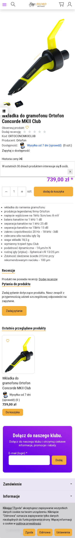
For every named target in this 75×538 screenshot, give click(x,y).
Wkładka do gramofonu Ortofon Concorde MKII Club (16, 383)
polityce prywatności (28, 523)
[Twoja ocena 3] (34, 132)
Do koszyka (13, 412)
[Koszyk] (61, 4)
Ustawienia (63, 532)
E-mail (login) (17, 453)
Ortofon (21, 140)
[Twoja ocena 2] (29, 132)
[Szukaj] (13, 4)
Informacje (11, 496)
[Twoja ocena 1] (24, 132)
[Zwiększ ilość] (6, 191)
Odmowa (44, 532)
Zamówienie (12, 484)
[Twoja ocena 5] (44, 132)
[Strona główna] (37, 4)
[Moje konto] (70, 4)
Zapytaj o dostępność (16, 150)
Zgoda (29, 532)
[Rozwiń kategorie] (4, 4)
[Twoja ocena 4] (39, 132)
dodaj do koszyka (53, 191)
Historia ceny (10, 159)
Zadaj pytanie (14, 310)
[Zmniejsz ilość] (22, 191)
